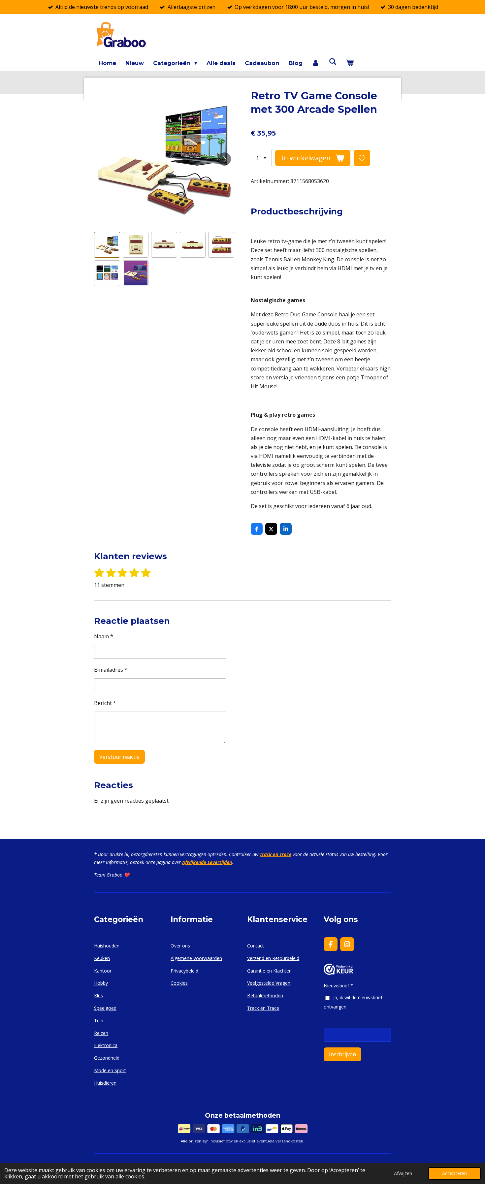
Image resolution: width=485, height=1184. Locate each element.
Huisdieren (105, 1083)
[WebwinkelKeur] (338, 973)
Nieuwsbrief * (338, 985)
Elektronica (105, 1045)
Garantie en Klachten (269, 971)
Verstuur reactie (119, 756)
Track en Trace (275, 854)
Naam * (103, 636)
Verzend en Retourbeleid (273, 958)
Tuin (98, 1020)
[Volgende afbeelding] (224, 159)
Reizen (101, 1033)
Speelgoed (105, 1008)
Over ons (180, 946)
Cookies (179, 983)
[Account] (315, 63)
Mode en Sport (110, 1070)
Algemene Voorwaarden (196, 958)
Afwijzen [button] (403, 1173)
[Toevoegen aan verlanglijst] (362, 158)
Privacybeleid (184, 971)
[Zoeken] (332, 61)
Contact (255, 946)
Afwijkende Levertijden (207, 862)
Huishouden (106, 946)
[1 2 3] (261, 158)
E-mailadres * (110, 669)
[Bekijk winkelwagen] (349, 63)
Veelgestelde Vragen (268, 983)
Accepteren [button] (454, 1173)
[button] (107, 245)
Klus (98, 995)
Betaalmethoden (265, 995)
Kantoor (103, 971)
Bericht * (105, 703)
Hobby (101, 983)
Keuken (102, 958)
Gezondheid (106, 1058)
